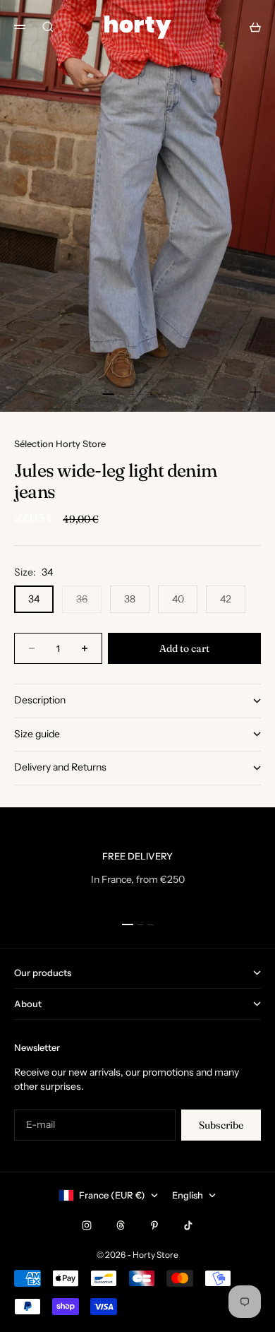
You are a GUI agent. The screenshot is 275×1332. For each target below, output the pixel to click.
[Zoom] (255, 392)
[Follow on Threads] (120, 1225)
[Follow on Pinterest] (154, 1225)
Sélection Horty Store (60, 443)
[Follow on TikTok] (188, 1225)
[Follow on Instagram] (86, 1225)
